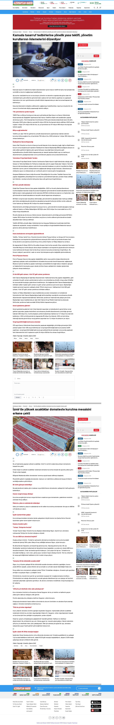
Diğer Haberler (72, 12)
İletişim (44, 723)
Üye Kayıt (78, 704)
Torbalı (40, 645)
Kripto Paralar (96, 694)
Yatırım (37, 338)
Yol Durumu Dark (17, 704)
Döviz (80, 12)
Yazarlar (79, 7)
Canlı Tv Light (16, 706)
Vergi (31, 338)
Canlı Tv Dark (29, 701)
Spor (48, 7)
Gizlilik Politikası (51, 723)
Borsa (65, 12)
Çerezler (57, 723)
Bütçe (15, 338)
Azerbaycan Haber (17, 32)
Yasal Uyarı (74, 723)
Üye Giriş (78, 701)
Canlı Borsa (25, 12)
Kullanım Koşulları (67, 723)
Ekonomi (41, 7)
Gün (22, 645)
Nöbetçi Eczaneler (31, 706)
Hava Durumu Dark (18, 701)
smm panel (29, 711)
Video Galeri (68, 704)
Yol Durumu (85, 694)
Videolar (71, 7)
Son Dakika (16, 7)
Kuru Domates (33, 645)
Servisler (24, 7)
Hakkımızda (39, 723)
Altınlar (38, 12)
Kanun (26, 338)
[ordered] (33, 397)
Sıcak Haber (68, 711)
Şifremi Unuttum (80, 706)
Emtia (85, 12)
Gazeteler (87, 7)
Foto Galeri (62, 7)
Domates (16, 645)
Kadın (54, 7)
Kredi (90, 12)
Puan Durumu (57, 694)
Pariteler (51, 12)
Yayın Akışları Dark (31, 704)
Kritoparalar (58, 12)
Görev (20, 338)
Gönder (18, 397)
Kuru (26, 645)
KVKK (61, 723)
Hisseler (44, 12)
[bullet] (35, 397)
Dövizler (32, 12)
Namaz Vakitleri (24, 694)
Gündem (33, 7)
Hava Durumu (46, 694)
